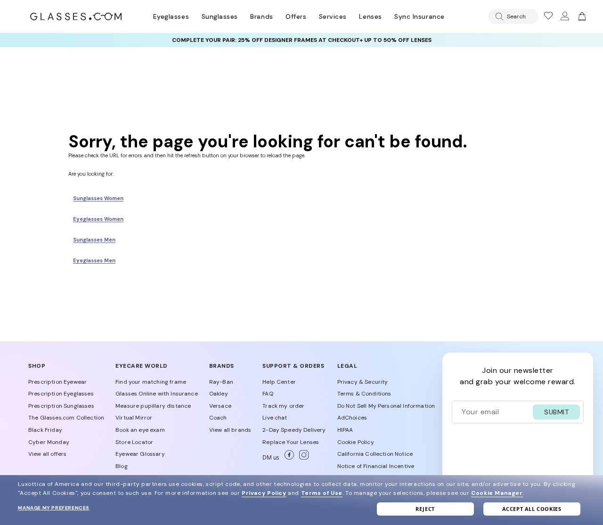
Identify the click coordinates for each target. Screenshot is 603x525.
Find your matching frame (150, 382)
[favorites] (548, 16)
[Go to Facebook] (288, 457)
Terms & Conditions (364, 393)
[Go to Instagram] (302, 457)
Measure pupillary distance (153, 406)
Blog (121, 466)
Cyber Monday (48, 442)
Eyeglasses (171, 16)
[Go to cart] (581, 16)
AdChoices (352, 417)
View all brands (230, 430)
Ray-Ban (221, 382)
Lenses (370, 16)
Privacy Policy (264, 493)
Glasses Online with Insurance (156, 393)
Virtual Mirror (133, 417)
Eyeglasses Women (98, 219)
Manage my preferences (54, 508)
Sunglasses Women (98, 198)
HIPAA (345, 430)
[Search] (497, 16)
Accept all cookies (532, 508)
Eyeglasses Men (94, 260)
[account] (564, 16)
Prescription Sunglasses (61, 406)
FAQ (267, 393)
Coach (218, 417)
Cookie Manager (496, 493)
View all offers (47, 454)
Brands (261, 16)
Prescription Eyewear (57, 382)
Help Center (279, 382)
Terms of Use (321, 493)
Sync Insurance (419, 16)
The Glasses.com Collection (66, 417)
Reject (425, 508)
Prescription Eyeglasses (61, 393)
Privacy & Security (362, 382)
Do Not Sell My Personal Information (386, 406)
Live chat (274, 417)
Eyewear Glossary (140, 454)
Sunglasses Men (94, 239)
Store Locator (134, 442)
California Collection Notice (375, 454)
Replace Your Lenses (290, 442)
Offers (295, 16)
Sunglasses (220, 16)
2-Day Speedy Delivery (294, 430)
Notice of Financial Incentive (376, 466)
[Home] (76, 16)
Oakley (218, 393)
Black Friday (45, 430)
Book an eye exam (140, 430)
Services (333, 16)
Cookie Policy (355, 442)
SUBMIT (556, 412)
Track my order (283, 406)
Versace (220, 406)
